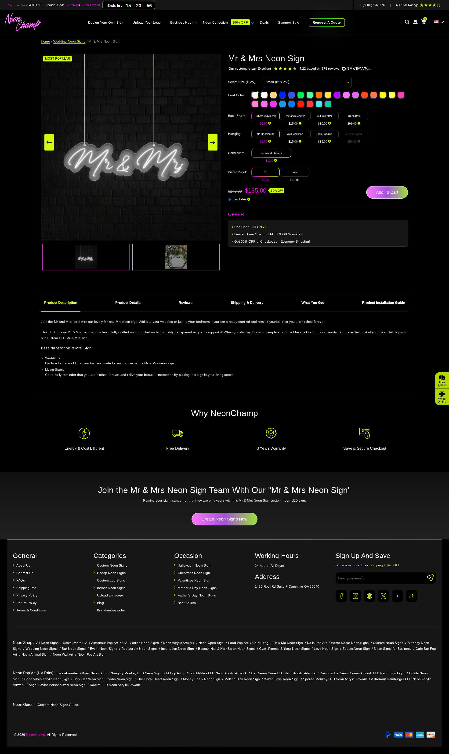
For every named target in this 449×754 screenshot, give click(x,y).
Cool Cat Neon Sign (88, 679)
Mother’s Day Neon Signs (197, 588)
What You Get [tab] (312, 303)
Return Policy (26, 603)
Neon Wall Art (63, 654)
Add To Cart (387, 192)
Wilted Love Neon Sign (281, 679)
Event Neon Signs (103, 648)
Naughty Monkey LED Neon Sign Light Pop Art (146, 673)
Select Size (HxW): (242, 82)
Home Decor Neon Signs (350, 643)
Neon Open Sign (211, 643)
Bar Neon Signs (74, 648)
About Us (23, 565)
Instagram (355, 596)
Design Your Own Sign (105, 22)
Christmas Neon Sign (194, 573)
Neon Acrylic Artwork (178, 643)
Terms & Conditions (31, 610)
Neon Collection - (225, 22)
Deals (264, 22)
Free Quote (442, 384)
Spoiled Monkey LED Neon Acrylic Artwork (335, 679)
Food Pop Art (238, 643)
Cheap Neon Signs (111, 573)
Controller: (236, 153)
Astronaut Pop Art (104, 643)
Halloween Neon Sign (194, 565)
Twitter (383, 596)
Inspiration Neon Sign (177, 648)
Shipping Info (26, 588)
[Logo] (23, 22)
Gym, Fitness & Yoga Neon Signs (284, 648)
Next (212, 142)
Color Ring (260, 643)
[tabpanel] (224, 354)
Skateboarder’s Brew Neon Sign (82, 673)
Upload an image (110, 595)
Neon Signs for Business (392, 648)
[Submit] (430, 578)
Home (45, 41)
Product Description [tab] (60, 303)
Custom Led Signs (111, 580)
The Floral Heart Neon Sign (158, 679)
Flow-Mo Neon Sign (288, 643)
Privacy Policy (26, 595)
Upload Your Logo (147, 22)
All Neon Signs (47, 643)
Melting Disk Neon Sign (242, 679)
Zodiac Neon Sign (356, 648)
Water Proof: (237, 172)
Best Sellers (187, 603)
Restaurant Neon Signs (139, 648)
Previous (49, 142)
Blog (100, 603)
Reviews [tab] (185, 303)
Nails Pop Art (317, 643)
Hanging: (235, 134)
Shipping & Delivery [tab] (247, 303)
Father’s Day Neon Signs (197, 595)
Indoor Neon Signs (111, 588)
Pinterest (369, 596)
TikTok (411, 596)
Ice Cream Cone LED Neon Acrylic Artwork (283, 673)
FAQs (20, 580)
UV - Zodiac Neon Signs (140, 643)
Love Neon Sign (326, 648)
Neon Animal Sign (35, 654)
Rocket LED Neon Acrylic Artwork (115, 685)
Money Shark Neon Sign (201, 679)
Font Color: (236, 95)
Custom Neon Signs (112, 565)
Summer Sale (288, 22)
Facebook (341, 596)
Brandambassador (111, 610)
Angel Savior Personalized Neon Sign (57, 685)
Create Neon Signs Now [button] (224, 519)
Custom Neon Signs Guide (58, 705)
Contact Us (24, 573)
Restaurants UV (75, 643)
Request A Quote (327, 22)
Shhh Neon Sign (120, 679)
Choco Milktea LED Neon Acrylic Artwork (216, 673)
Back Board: (237, 116)
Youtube (397, 596)
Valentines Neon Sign (194, 580)
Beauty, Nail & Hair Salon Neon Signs (226, 648)
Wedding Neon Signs (69, 41)
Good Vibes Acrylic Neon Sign (46, 679)
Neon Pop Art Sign (91, 654)
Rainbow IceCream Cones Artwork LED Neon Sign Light (362, 673)
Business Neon (182, 22)
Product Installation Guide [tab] (383, 303)
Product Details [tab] (128, 303)
